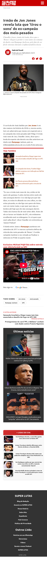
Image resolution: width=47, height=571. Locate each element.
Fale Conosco (23, 520)
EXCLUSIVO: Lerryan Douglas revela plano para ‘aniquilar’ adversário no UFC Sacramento (23, 418)
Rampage (16, 142)
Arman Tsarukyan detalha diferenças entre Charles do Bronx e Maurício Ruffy (28, 446)
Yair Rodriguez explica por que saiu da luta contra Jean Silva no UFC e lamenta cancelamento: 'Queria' (28, 464)
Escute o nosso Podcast (22, 546)
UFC (23, 303)
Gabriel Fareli (17, 50)
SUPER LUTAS (23, 550)
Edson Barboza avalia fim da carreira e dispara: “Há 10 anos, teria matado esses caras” (23, 389)
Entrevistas (23, 539)
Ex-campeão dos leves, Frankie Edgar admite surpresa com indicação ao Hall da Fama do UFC (30, 171)
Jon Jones (32, 125)
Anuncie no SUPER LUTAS (23, 505)
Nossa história (23, 509)
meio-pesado (34, 299)
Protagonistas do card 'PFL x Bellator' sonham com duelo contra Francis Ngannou (24, 323)
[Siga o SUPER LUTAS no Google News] (16, 289)
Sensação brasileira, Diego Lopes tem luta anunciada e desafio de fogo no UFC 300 (29, 158)
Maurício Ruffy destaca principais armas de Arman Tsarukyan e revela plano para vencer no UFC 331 (29, 472)
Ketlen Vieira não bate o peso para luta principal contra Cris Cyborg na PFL (23, 359)
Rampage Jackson (11, 303)
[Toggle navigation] (42, 3)
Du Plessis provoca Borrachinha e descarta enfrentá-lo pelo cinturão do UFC (28, 183)
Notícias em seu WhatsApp (23, 535)
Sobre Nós (23, 512)
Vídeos (22, 542)
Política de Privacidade (23, 523)
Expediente (23, 516)
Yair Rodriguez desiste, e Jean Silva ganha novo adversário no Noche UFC (29, 437)
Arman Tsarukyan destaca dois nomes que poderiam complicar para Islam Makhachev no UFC (28, 455)
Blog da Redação (23, 501)
